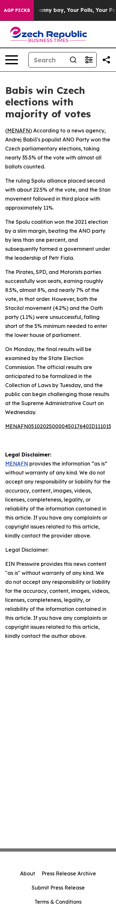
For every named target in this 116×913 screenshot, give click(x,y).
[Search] (73, 59)
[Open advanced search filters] (88, 59)
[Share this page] (106, 59)
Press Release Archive (69, 873)
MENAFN (18, 130)
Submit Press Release (58, 887)
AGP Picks (17, 10)
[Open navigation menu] (11, 59)
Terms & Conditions (58, 902)
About (27, 873)
